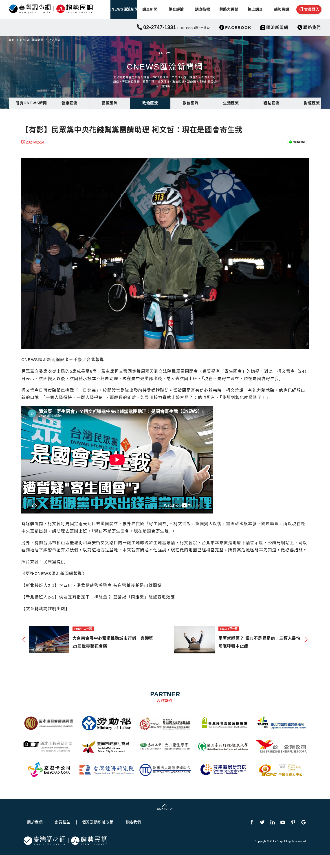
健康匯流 (69, 103)
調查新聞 (149, 9)
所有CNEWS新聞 (31, 103)
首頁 (12, 40)
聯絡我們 (133, 822)
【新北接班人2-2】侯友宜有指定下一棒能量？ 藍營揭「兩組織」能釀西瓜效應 (98, 597)
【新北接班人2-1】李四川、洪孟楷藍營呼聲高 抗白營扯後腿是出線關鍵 (91, 585)
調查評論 (176, 9)
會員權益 (62, 822)
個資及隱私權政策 (98, 822)
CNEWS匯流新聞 (123, 9)
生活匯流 (231, 103)
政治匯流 (150, 103)
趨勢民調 (281, 9)
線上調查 (255, 9)
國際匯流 (110, 103)
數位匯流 (190, 103)
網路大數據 (229, 9)
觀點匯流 (271, 103)
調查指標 (202, 9)
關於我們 (35, 822)
